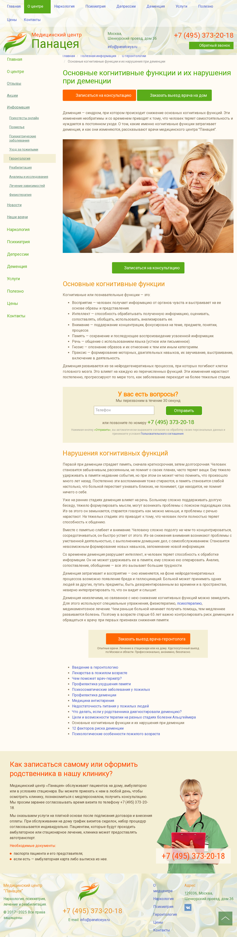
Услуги (181, 6)
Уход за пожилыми (23, 149)
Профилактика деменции (94, 695)
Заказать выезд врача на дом (178, 95)
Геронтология (19, 158)
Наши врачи (17, 217)
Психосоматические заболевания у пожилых (111, 689)
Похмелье (17, 127)
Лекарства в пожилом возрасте (99, 673)
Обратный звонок (214, 45)
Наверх (225, 918)
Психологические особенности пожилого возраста (116, 734)
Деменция (156, 6)
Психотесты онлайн (24, 118)
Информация (18, 107)
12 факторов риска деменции (98, 728)
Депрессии (126, 6)
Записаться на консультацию (103, 95)
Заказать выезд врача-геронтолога (151, 639)
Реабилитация (20, 167)
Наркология (64, 6)
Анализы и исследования (28, 177)
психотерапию (189, 603)
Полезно (205, 6)
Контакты (32, 20)
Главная (14, 6)
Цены (12, 20)
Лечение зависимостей (27, 186)
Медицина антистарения (93, 700)
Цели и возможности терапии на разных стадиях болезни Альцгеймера (134, 717)
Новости (14, 205)
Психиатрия (95, 6)
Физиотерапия (20, 195)
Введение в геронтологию (95, 667)
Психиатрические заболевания (22, 138)
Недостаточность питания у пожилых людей (110, 706)
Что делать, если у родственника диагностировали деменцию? (127, 712)
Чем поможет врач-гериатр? (97, 678)
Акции (12, 95)
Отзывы (14, 83)
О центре (35, 6)
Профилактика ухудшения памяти (101, 684)
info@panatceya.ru (122, 47)
